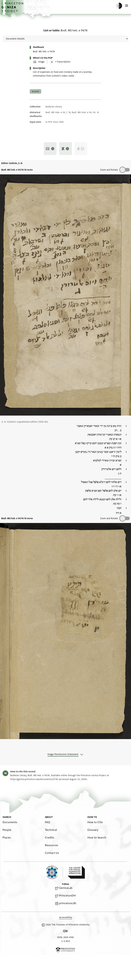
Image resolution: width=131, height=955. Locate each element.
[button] (13, 9)
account (35, 91)
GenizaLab (65, 888)
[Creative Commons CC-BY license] (65, 932)
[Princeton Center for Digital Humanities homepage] (76, 872)
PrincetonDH (67, 895)
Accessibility (65, 917)
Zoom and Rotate (109, 518)
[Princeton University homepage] (65, 949)
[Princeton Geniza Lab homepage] (54, 872)
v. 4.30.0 (65, 941)
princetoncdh (67, 903)
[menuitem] (10, 822)
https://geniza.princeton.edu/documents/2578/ (34, 779)
